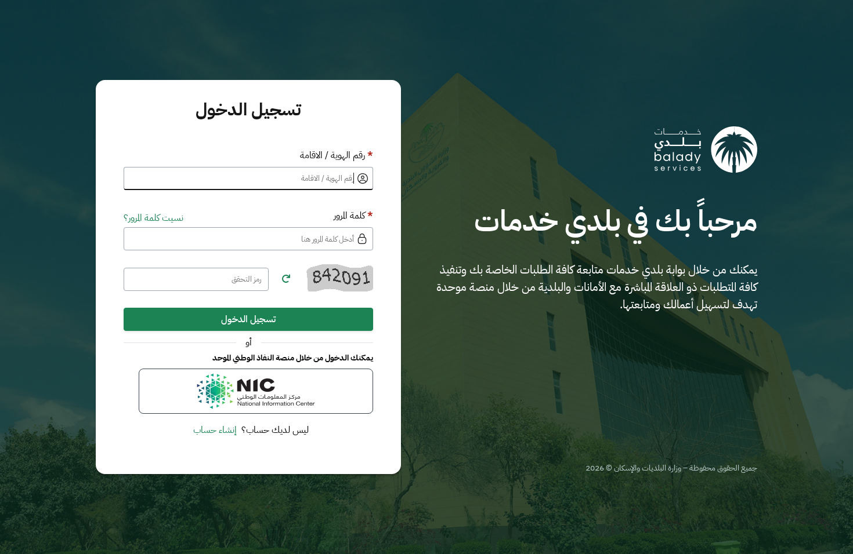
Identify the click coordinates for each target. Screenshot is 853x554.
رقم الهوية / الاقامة (336, 155)
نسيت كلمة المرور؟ (153, 218)
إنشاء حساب (215, 430)
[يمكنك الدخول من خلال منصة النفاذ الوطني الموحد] (256, 391)
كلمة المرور (353, 216)
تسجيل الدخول (248, 319)
